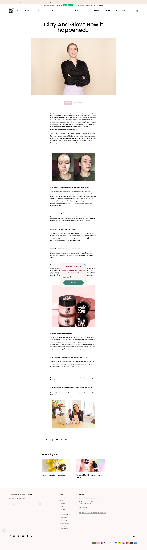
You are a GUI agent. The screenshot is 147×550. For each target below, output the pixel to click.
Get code (73, 282)
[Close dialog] (84, 265)
